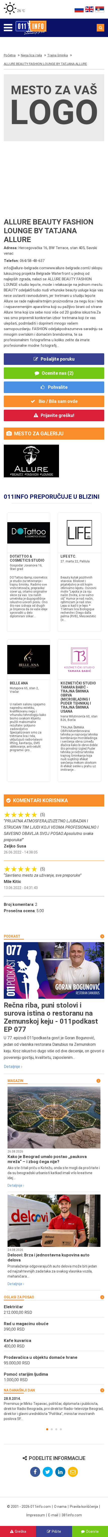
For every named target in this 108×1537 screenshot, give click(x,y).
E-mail (53, 1515)
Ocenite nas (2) (58, 373)
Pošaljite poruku (58, 359)
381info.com (72, 1515)
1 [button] (47, 1429)
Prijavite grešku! (57, 415)
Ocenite (92, 1531)
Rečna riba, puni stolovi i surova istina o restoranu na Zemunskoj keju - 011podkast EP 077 (51, 1017)
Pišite (56, 1531)
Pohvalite (57, 387)
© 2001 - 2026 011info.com (29, 1507)
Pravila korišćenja (84, 1507)
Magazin (15, 1081)
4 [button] (61, 1429)
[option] (54, 1408)
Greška (20, 1531)
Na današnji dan (19, 1390)
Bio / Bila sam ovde (58, 401)
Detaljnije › (13, 1066)
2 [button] (52, 1429)
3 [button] (56, 1429)
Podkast (12, 936)
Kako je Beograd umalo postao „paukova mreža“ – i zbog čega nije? (47, 1159)
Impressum (35, 1515)
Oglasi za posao (19, 1297)
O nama (60, 1507)
